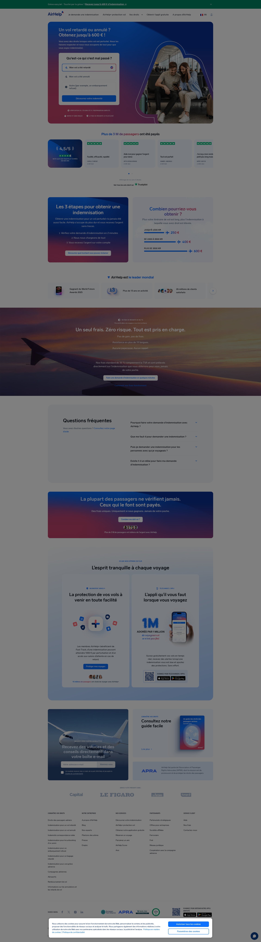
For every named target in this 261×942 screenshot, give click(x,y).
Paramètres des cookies (188, 931)
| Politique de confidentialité (73, 932)
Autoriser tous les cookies (188, 924)
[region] (130, 928)
